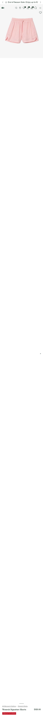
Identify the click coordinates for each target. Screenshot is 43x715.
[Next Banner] (40, 2)
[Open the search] (36, 8)
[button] (16, 8)
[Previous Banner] (2, 2)
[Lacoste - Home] (3, 8)
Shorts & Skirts (23, 706)
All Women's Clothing (9, 706)
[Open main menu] (40, 8)
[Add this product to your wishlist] (40, 12)
